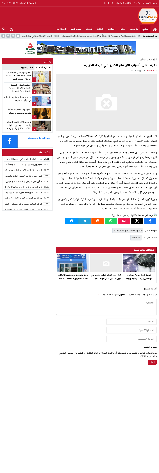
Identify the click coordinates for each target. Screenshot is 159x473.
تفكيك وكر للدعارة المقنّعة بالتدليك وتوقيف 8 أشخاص (19, 111)
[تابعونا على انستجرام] (12, 36)
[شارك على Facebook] (150, 221)
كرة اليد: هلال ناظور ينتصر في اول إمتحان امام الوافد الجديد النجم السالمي (106, 278)
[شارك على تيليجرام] (84, 221)
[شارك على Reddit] (97, 221)
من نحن (137, 3)
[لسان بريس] (80, 16)
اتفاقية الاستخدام (124, 3)
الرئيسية (155, 29)
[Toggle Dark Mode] (11, 29)
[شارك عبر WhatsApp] (110, 221)
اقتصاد (89, 29)
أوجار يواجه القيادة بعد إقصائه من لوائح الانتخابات (17, 99)
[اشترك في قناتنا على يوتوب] (17, 36)
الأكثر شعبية (27, 67)
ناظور (122, 29)
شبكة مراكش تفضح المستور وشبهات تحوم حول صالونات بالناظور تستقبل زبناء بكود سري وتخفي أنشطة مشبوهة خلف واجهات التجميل (17, 128)
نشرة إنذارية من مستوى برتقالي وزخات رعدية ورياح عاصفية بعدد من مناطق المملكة (138, 278)
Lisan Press (151, 70)
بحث (3, 29)
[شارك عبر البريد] (123, 221)
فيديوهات (76, 29)
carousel (136, 238)
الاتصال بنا (108, 3)
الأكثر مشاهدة (43, 67)
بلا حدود (134, 29)
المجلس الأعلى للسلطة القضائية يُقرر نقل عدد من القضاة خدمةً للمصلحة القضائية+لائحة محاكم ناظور (19, 89)
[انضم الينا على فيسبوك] (7, 36)
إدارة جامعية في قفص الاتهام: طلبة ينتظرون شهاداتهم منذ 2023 (73, 278)
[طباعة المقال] (71, 221)
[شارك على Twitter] (137, 221)
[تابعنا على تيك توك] (2, 36)
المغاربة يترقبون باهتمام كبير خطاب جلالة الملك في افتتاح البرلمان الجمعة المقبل (18, 76)
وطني (145, 29)
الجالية (100, 29)
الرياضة (111, 29)
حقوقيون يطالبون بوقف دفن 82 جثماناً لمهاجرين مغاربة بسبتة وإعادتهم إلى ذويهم (110, 36)
